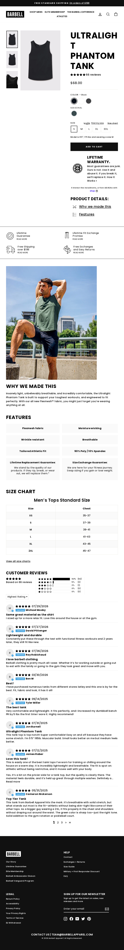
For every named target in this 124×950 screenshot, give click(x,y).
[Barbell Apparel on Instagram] (65, 919)
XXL (106, 129)
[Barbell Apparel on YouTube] (77, 919)
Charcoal (89, 101)
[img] (23, 606)
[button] (78, 74)
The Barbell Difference (80, 11)
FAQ (66, 876)
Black (74, 101)
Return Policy (13, 899)
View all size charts (18, 561)
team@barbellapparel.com (72, 934)
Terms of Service (14, 918)
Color (78, 94)
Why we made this (95, 206)
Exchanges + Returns (74, 862)
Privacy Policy (13, 908)
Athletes (62, 16)
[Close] (40, 60)
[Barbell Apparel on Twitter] (83, 919)
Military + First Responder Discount (82, 871)
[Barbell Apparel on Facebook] (71, 919)
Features (86, 214)
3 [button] (62, 822)
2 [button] (58, 822)
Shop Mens (36, 11)
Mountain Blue (74, 113)
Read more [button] (13, 781)
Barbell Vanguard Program (20, 881)
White (81, 101)
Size (72, 123)
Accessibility (12, 903)
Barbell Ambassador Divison (20, 876)
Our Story (11, 861)
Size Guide (69, 866)
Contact (68, 857)
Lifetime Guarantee (16, 866)
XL (96, 129)
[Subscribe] (107, 909)
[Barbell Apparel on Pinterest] (89, 919)
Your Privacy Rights (16, 913)
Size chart (113, 123)
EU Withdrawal (13, 923)
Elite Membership (55, 11)
